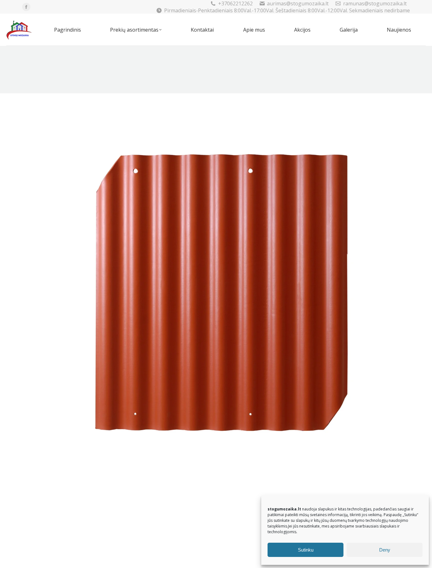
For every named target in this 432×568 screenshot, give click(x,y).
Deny (384, 550)
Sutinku (305, 550)
